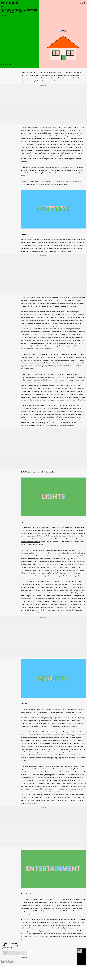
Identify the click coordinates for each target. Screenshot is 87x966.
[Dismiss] (84, 950)
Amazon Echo (49, 564)
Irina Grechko (7, 64)
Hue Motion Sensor (43, 610)
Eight (25, 251)
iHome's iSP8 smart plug (50, 922)
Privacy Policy (10, 962)
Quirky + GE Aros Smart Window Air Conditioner (46, 150)
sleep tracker (51, 320)
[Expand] (78, 950)
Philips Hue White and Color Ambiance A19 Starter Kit (57, 550)
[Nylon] (9, 3)
